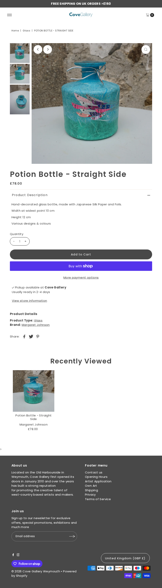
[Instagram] (18, 555)
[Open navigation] (10, 15)
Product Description (30, 195)
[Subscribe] (72, 536)
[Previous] (38, 49)
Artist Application (98, 481)
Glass (26, 30)
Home (15, 30)
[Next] (47, 49)
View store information (29, 301)
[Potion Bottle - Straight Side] (33, 391)
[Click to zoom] (145, 49)
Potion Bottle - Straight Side (33, 417)
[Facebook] (13, 555)
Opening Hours (96, 477)
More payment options (81, 277)
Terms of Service (98, 499)
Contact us (94, 472)
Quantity (16, 234)
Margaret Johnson (36, 325)
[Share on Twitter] (31, 336)
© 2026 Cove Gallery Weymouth (35, 571)
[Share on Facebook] (24, 336)
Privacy (90, 494)
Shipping (91, 490)
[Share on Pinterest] (38, 336)
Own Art (91, 486)
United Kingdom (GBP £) (125, 558)
